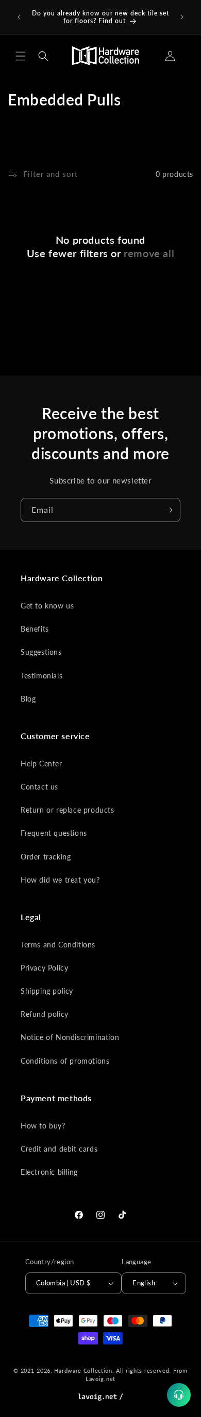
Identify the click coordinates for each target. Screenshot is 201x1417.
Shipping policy (47, 990)
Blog (28, 698)
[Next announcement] (182, 17)
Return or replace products (67, 809)
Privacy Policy (44, 967)
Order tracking (46, 856)
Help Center (41, 763)
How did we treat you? (60, 879)
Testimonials (41, 675)
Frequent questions (54, 833)
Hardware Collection (83, 1370)
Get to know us (47, 605)
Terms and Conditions (58, 944)
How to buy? (43, 1125)
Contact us (39, 786)
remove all (149, 253)
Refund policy (45, 1014)
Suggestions (41, 652)
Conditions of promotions (65, 1060)
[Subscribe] (168, 510)
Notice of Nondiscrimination (70, 1037)
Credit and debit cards (59, 1148)
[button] (20, 56)
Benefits (35, 628)
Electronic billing (49, 1172)
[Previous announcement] (19, 17)
